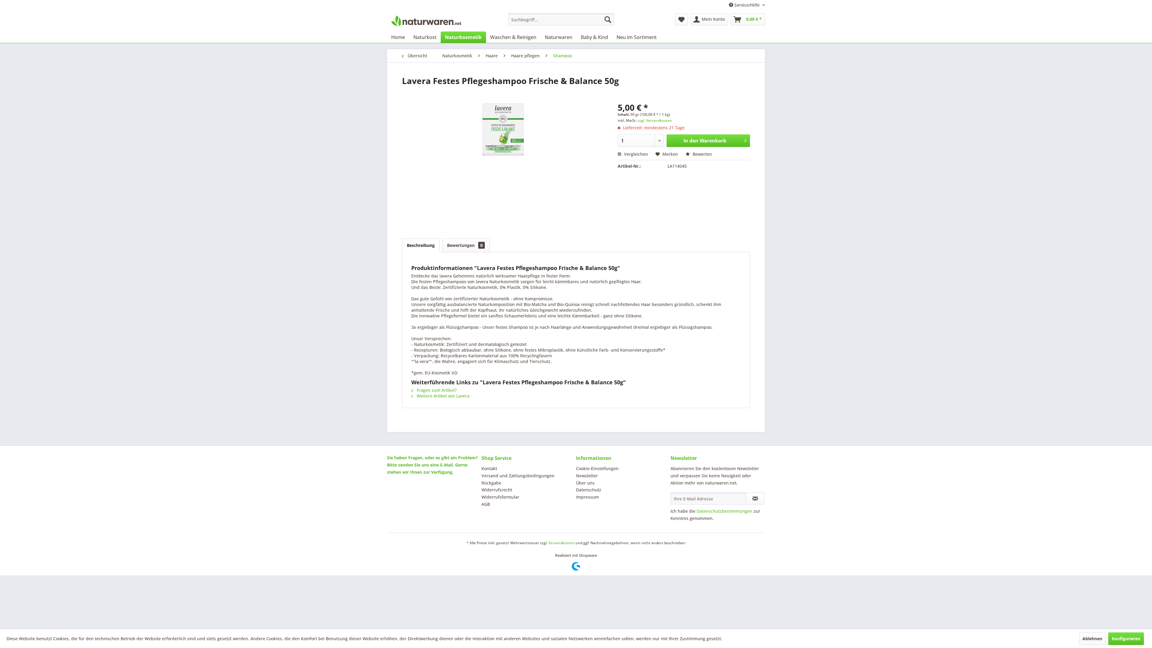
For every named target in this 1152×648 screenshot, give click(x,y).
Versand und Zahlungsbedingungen (518, 475)
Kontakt (489, 468)
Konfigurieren (1126, 638)
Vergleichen (635, 154)
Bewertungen (465, 245)
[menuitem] (561, 20)
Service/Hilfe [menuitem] (747, 5)
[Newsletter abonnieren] (755, 499)
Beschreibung (421, 245)
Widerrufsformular (500, 497)
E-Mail (446, 465)
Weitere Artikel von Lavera (443, 396)
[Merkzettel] (681, 20)
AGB (486, 504)
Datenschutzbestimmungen (724, 511)
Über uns (585, 483)
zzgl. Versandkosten (655, 120)
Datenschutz (588, 490)
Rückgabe (491, 483)
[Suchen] (608, 20)
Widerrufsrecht (497, 490)
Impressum (587, 497)
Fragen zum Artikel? (436, 390)
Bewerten (702, 154)
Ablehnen (1092, 638)
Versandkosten (561, 542)
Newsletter (587, 475)
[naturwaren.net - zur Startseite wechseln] (426, 21)
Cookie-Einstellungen (597, 468)
